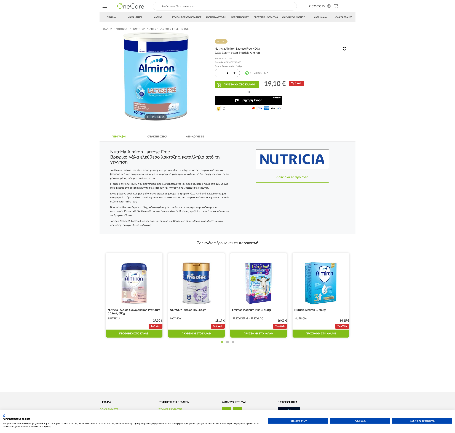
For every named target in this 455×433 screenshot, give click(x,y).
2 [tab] (227, 342)
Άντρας (158, 17)
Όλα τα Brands (343, 17)
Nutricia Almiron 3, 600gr (310, 310)
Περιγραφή (119, 136)
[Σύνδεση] (329, 6)
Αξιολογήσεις (195, 136)
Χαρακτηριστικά (157, 136)
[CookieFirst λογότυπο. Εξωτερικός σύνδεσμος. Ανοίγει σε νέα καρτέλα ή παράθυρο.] (4, 415)
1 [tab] (222, 342)
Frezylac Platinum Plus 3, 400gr (251, 310)
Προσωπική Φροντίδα (266, 17)
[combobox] (225, 6)
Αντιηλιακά (320, 17)
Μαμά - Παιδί (135, 17)
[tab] (119, 136)
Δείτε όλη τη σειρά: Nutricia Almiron (237, 52)
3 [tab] (233, 342)
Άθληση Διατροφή (216, 17)
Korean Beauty (239, 17)
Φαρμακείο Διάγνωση (294, 17)
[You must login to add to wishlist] (344, 49)
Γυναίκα (111, 17)
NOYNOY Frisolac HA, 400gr (188, 310)
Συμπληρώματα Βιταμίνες (186, 17)
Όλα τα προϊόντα (115, 29)
